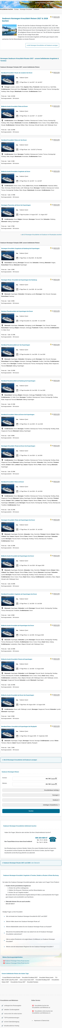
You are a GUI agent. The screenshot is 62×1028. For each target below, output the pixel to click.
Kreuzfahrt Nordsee (32, 982)
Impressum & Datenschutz (41, 1020)
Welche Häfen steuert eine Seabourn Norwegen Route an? (23, 921)
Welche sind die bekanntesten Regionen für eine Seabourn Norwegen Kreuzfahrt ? (30, 946)
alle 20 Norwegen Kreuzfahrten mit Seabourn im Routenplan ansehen (42, 234)
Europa (16, 9)
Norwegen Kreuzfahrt (26, 9)
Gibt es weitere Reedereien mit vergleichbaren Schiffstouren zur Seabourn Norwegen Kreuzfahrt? (30, 940)
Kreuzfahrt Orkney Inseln (46, 977)
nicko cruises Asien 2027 (27, 979)
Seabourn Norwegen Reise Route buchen (17, 961)
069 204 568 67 (10, 903)
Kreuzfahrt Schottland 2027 (30, 977)
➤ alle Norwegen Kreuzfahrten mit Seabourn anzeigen (42, 45)
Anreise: (5, 777)
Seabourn (36, 9)
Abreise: (5, 783)
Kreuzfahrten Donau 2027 (18, 982)
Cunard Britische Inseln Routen (11, 977)
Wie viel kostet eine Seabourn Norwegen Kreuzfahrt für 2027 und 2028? (26, 916)
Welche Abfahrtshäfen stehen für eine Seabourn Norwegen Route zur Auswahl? (29, 926)
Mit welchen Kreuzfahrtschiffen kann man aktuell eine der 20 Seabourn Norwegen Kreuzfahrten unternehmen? (29, 933)
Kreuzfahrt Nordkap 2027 (43, 979)
